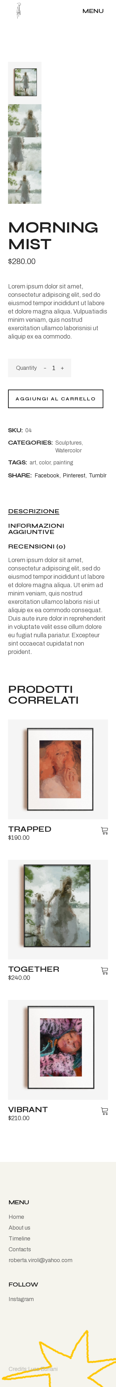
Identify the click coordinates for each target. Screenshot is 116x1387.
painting (63, 462)
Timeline (19, 1238)
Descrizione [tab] (33, 511)
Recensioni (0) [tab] (37, 547)
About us (19, 1228)
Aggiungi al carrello (55, 399)
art (33, 462)
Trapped (29, 829)
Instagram (21, 1299)
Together (33, 969)
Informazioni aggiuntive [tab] (36, 529)
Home (16, 1217)
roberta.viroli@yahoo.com (40, 1260)
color (44, 462)
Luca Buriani (43, 1369)
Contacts (20, 1249)
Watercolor (68, 450)
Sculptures (68, 443)
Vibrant (28, 1109)
